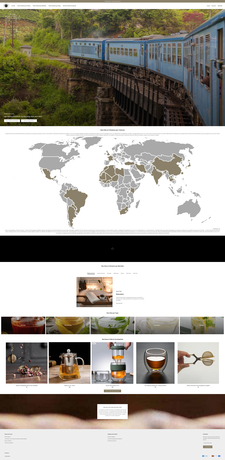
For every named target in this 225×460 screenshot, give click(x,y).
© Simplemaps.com (216, 228)
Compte (208, 5)
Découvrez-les (119, 303)
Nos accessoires (29, 120)
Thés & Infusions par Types (55, 5)
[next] (221, 363)
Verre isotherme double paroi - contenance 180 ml (155, 385)
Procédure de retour (112, 440)
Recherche (214, 5)
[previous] (3, 363)
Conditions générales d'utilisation (115, 438)
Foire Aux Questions (9, 442)
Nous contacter (8, 440)
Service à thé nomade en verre (112, 385)
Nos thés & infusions (12, 120)
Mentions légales (111, 436)
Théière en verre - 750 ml (69, 385)
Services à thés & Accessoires (69, 5)
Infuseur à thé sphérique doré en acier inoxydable (27, 385)
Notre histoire (7, 436)
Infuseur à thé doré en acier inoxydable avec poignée (198, 385)
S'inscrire (208, 446)
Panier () (220, 5)
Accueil (13, 5)
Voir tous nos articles (112, 390)
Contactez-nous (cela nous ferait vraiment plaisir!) (16, 438)
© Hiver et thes (7, 456)
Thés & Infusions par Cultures (23, 5)
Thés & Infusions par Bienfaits (39, 5)
